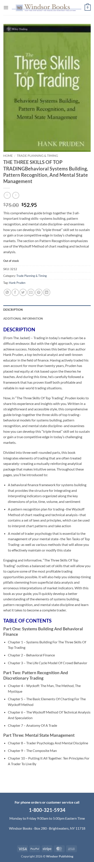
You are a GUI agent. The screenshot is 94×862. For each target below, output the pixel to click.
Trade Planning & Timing (37, 155)
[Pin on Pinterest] (38, 292)
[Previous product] (15, 195)
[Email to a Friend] (31, 292)
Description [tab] (13, 309)
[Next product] (7, 195)
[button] (6, 7)
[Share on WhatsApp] (7, 292)
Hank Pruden (17, 282)
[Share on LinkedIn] (46, 292)
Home (8, 155)
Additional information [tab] (23, 318)
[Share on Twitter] (23, 292)
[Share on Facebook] (15, 292)
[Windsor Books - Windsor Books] (46, 8)
